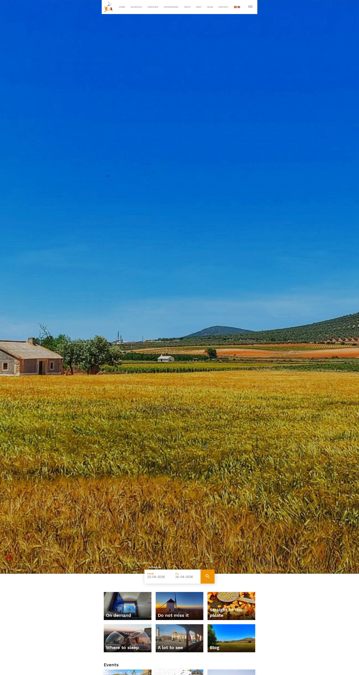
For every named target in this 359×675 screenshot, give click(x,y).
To (177, 574)
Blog (210, 7)
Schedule (136, 7)
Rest (199, 7)
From (150, 574)
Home (122, 7)
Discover (153, 7)
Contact (223, 7)
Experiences (171, 7)
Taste (187, 7)
